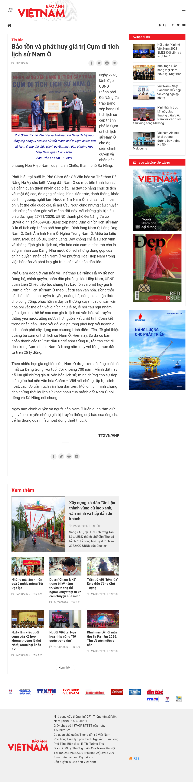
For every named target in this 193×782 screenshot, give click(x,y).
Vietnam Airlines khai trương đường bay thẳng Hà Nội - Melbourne (156, 140)
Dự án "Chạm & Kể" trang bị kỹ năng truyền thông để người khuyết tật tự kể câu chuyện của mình (65, 588)
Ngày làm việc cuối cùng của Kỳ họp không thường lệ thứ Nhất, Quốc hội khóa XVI (26, 640)
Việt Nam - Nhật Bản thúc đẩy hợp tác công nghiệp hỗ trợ (169, 92)
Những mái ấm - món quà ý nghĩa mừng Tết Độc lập (27, 584)
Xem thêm (22, 490)
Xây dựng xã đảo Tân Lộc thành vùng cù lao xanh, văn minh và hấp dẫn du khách (92, 510)
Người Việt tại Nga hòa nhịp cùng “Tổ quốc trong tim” (62, 636)
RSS (136, 758)
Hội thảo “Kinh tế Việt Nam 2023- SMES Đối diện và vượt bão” (169, 50)
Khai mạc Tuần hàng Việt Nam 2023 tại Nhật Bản (169, 70)
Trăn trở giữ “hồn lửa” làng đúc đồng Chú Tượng (102, 584)
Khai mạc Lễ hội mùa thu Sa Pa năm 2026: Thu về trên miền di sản (102, 638)
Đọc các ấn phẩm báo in (154, 162)
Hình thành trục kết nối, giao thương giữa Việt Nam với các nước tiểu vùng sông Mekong (157, 115)
